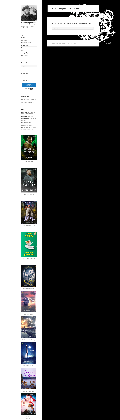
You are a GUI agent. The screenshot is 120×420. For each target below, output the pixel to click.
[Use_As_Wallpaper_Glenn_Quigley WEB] (28, 378)
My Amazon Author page (27, 116)
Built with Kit (29, 89)
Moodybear (24, 112)
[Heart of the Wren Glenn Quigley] (29, 147)
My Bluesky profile (25, 118)
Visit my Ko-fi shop (25, 127)
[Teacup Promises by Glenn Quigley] (29, 244)
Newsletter (24, 40)
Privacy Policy (24, 53)
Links (22, 47)
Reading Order (24, 45)
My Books (23, 35)
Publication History (26, 42)
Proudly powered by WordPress (68, 43)
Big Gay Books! (24, 55)
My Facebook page (25, 122)
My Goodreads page (26, 125)
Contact (23, 50)
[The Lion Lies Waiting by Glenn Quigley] (28, 327)
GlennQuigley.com (29, 22)
